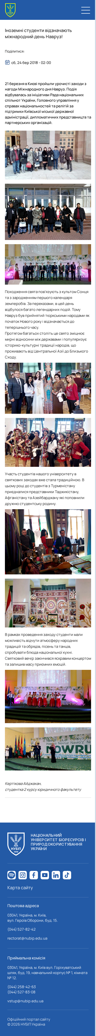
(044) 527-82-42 (21, 929)
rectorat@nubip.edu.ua (27, 938)
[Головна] (10, 10)
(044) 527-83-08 (21, 992)
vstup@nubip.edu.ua (25, 1001)
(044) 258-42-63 (21, 986)
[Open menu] (85, 10)
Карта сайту (20, 887)
